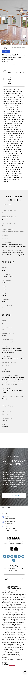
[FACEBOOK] (4, 556)
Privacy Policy (20, 579)
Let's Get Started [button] (14, 495)
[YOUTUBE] (19, 556)
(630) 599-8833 (9, 523)
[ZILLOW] (13, 560)
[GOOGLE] (22, 556)
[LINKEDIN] (11, 556)
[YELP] (15, 556)
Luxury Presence (14, 570)
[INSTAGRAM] (8, 556)
